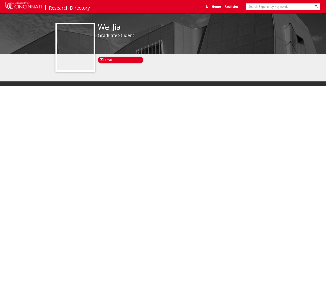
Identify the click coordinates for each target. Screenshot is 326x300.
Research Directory (69, 8)
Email (108, 60)
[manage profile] (207, 6)
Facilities (231, 7)
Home (216, 7)
